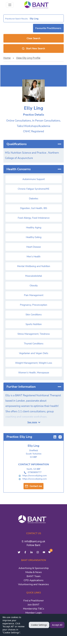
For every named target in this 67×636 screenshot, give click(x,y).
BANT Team (34, 576)
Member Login (33, 612)
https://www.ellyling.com (34, 475)
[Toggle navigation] (10, 4)
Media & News (33, 572)
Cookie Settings (39, 624)
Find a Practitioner (33, 600)
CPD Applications (33, 580)
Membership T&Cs (33, 608)
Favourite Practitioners (48, 28)
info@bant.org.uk (34, 541)
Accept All (57, 624)
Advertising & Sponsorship (34, 568)
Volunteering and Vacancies (33, 584)
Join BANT (33, 604)
